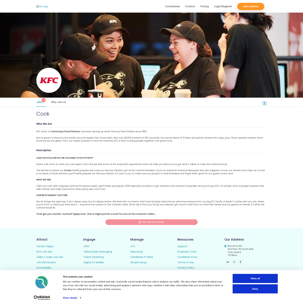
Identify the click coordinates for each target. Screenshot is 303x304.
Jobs (40, 101)
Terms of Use (185, 262)
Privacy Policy (185, 268)
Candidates (172, 6)
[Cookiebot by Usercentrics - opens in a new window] (42, 297)
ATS (132, 246)
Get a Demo (250, 6)
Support (182, 246)
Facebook (240, 262)
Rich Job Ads (44, 251)
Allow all (255, 278)
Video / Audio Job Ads (49, 257)
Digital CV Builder (93, 262)
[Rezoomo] (42, 6)
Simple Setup (138, 262)
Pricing (204, 6)
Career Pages (44, 246)
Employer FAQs (186, 251)
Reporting (136, 251)
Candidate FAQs (187, 257)
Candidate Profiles (141, 257)
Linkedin (228, 262)
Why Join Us (58, 102)
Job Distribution (46, 262)
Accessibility (44, 268)
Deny (255, 288)
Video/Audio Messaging (97, 251)
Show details (70, 297)
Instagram (234, 262)
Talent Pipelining (93, 257)
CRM (86, 246)
